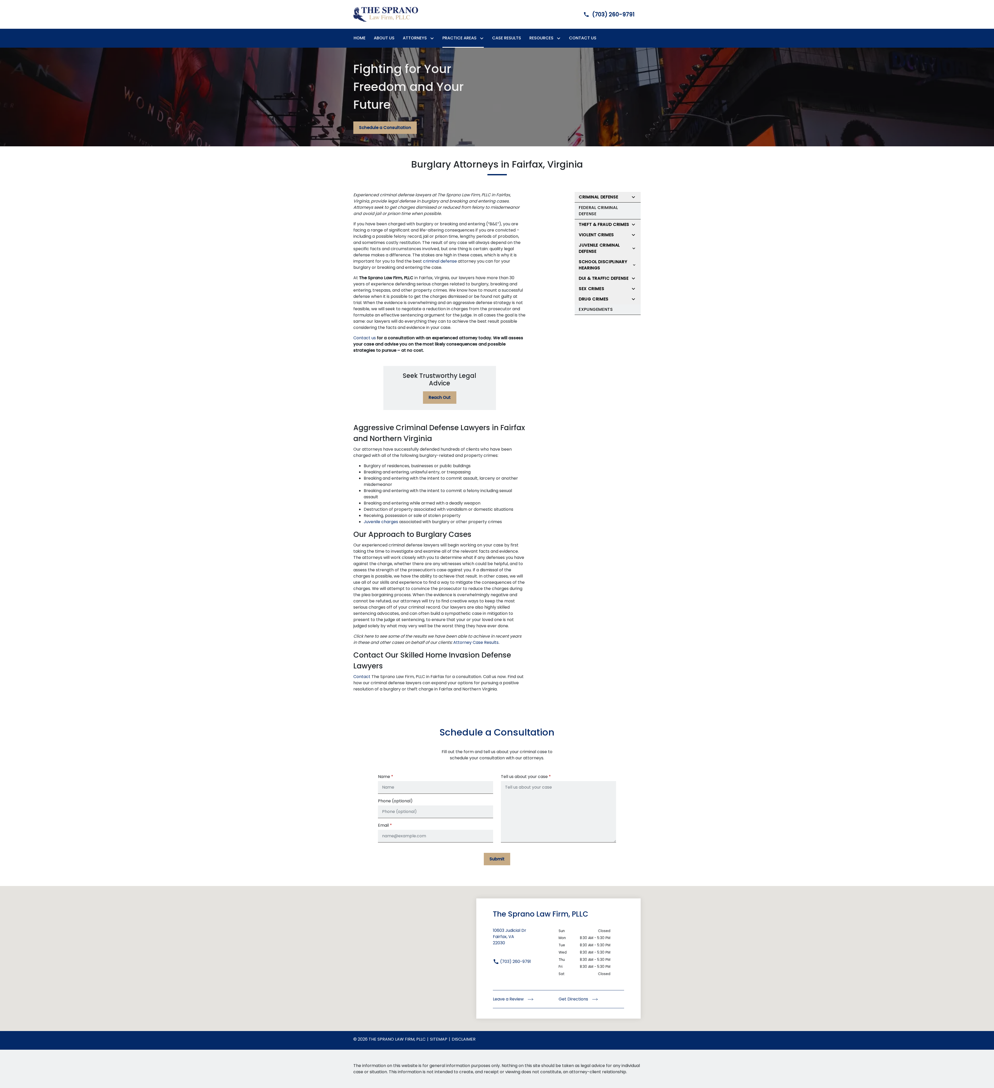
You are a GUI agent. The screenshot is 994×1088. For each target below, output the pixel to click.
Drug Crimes (594, 299)
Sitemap (438, 1039)
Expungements (596, 309)
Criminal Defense (598, 197)
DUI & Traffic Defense (603, 278)
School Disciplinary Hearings (603, 265)
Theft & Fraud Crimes (604, 224)
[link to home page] (385, 14)
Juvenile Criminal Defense (599, 248)
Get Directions (574, 999)
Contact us (364, 338)
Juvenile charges (381, 522)
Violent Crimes (596, 235)
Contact (361, 677)
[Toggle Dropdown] (433, 38)
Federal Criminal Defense (598, 211)
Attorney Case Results (476, 642)
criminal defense (440, 261)
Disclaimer (464, 1039)
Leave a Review (509, 999)
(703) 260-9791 (515, 961)
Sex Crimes (591, 289)
